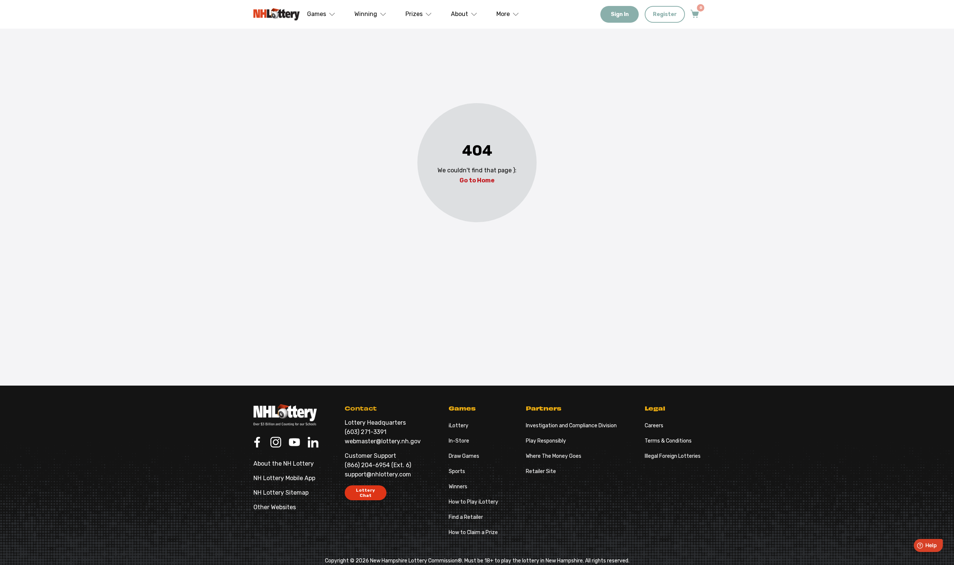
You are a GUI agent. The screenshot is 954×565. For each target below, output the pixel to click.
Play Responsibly (546, 441)
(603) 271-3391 (365, 431)
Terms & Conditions (668, 441)
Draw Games (464, 456)
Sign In (620, 14)
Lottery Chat (365, 493)
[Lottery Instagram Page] (275, 443)
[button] (321, 14)
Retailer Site (541, 471)
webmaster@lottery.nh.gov (383, 441)
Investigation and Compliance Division (571, 425)
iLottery (458, 425)
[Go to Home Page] (285, 415)
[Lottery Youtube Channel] (294, 443)
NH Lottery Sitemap (281, 492)
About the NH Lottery (283, 463)
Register (665, 14)
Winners (458, 486)
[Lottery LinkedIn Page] (313, 443)
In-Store (459, 441)
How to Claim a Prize (473, 532)
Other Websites (274, 507)
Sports (457, 471)
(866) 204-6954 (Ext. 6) (378, 465)
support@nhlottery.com (378, 474)
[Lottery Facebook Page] (257, 443)
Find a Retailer (466, 517)
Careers (654, 425)
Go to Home (477, 180)
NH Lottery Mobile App (284, 478)
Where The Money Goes (553, 456)
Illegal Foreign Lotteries (673, 456)
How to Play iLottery (473, 502)
